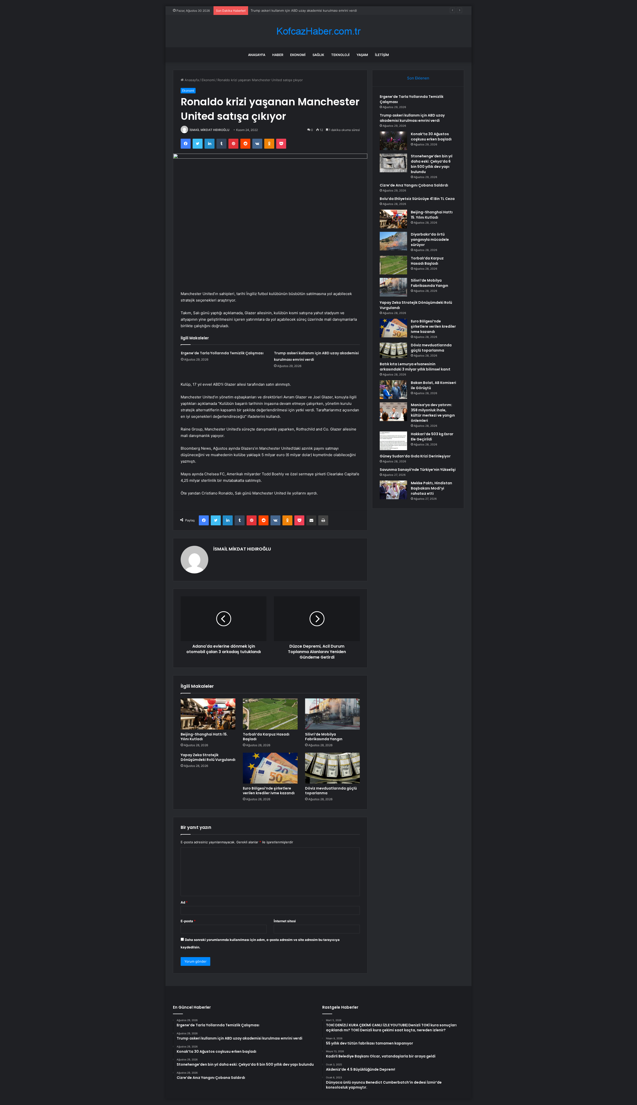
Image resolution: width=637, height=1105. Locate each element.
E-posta (188, 921)
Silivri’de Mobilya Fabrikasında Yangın (323, 736)
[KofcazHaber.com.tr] (318, 31)
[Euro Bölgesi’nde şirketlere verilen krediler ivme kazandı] (270, 768)
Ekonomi (298, 55)
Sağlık (318, 55)
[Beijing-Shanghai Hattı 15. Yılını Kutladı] (208, 713)
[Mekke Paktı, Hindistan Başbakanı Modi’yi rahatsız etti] (393, 490)
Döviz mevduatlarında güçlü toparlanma (331, 791)
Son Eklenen (418, 78)
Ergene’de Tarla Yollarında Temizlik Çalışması (222, 353)
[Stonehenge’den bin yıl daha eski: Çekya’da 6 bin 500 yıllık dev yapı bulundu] (393, 163)
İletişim (382, 55)
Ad (184, 902)
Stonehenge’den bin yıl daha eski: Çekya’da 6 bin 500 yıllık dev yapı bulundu (431, 164)
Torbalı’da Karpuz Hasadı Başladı (266, 736)
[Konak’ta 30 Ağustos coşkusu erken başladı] (393, 140)
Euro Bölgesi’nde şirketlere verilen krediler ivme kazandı (269, 791)
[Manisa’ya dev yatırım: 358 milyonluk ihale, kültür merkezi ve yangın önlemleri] (393, 411)
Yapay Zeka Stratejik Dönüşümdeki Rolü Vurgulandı (208, 757)
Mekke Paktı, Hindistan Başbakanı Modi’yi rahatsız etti (431, 488)
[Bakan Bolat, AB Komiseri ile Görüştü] (393, 389)
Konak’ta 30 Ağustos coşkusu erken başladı (284, 10)
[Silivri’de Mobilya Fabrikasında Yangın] (332, 713)
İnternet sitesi (285, 921)
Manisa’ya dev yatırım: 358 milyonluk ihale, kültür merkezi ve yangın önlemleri (433, 412)
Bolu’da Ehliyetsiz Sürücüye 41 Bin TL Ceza (417, 198)
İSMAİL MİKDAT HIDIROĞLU (209, 130)
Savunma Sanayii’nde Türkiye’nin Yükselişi (418, 469)
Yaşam (362, 55)
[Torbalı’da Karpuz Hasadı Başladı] (270, 713)
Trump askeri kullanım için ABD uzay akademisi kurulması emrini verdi (412, 118)
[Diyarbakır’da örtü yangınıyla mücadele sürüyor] (393, 241)
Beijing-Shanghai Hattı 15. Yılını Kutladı (204, 736)
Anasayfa (256, 55)
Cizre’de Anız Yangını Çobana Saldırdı (414, 185)
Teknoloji (340, 55)
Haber (277, 55)
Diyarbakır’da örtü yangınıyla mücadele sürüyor (430, 239)
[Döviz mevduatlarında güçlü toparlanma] (332, 768)
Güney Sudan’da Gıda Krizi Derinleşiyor (415, 456)
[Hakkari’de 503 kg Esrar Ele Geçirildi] (393, 440)
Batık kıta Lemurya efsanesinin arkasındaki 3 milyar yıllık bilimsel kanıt (415, 367)
